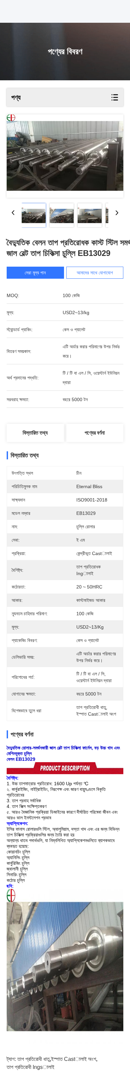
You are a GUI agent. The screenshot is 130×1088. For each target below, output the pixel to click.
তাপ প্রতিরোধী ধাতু (33, 1059)
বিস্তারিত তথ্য (35, 433)
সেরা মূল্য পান (35, 272)
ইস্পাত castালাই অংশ (73, 1059)
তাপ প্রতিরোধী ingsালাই (30, 1067)
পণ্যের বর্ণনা (95, 433)
